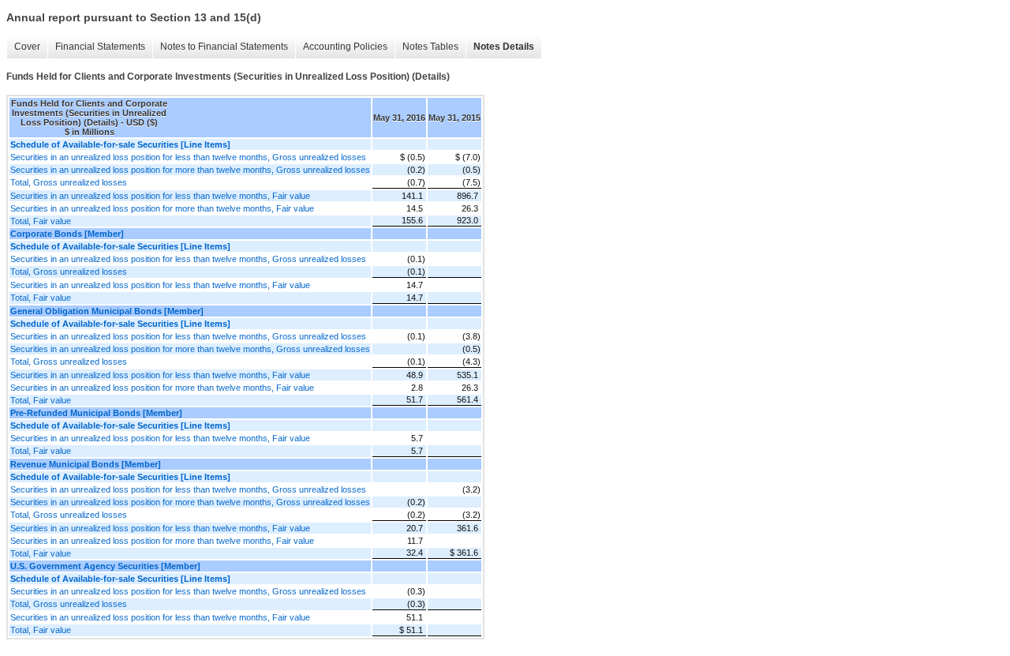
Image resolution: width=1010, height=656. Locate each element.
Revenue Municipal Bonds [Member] (85, 464)
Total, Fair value (40, 221)
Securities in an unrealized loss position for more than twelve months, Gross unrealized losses (190, 169)
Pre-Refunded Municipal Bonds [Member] (96, 413)
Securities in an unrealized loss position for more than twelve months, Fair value (162, 208)
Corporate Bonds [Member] (67, 233)
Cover (27, 46)
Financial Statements (100, 46)
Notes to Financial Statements (224, 46)
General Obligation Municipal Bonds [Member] (107, 311)
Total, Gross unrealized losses (68, 182)
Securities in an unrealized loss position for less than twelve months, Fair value (160, 196)
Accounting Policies (345, 46)
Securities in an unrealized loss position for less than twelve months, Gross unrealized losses (188, 157)
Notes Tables (430, 46)
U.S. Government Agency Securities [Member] (105, 566)
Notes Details (503, 46)
